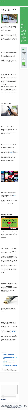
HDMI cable (13, 331)
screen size (12, 152)
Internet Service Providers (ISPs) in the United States (23, 30)
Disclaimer (16, 403)
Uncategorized (4, 368)
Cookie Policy (8, 403)
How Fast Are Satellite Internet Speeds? (23, 19)
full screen (14, 195)
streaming (10, 36)
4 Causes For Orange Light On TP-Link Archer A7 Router (9, 370)
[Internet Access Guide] (3, 1)
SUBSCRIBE (24, 63)
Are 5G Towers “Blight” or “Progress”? (23, 12)
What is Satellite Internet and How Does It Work (23, 37)
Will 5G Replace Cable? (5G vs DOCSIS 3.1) (23, 23)
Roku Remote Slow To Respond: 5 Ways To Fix (8, 369)
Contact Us (19, 403)
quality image (8, 309)
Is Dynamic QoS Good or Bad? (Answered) (10, 365)
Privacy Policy (12, 403)
